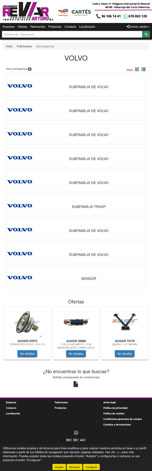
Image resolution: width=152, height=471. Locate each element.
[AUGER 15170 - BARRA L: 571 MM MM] (124, 322)
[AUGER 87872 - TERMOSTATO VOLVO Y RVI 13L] (27, 322)
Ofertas (22, 26)
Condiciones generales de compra (122, 419)
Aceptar (59, 467)
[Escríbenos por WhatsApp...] (76, 433)
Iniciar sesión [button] (138, 26)
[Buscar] (146, 34)
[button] (138, 69)
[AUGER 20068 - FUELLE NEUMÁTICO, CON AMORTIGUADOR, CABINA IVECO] (76, 322)
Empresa (9, 26)
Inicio (9, 46)
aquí (118, 452)
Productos (55, 26)
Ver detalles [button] (27, 354)
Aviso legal (109, 402)
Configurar (91, 467)
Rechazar (74, 467)
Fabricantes (37, 26)
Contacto (70, 26)
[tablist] (76, 335)
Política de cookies (113, 413)
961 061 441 (76, 439)
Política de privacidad (115, 408)
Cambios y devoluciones (117, 424)
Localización (87, 26)
